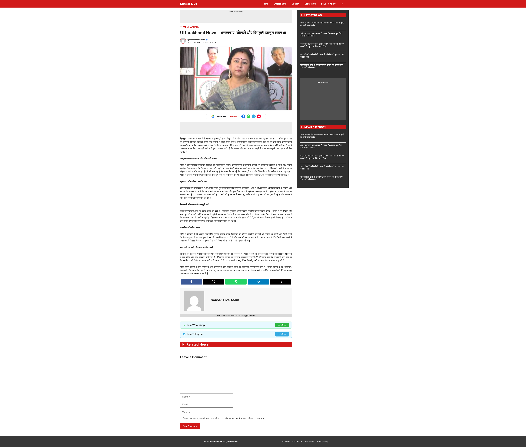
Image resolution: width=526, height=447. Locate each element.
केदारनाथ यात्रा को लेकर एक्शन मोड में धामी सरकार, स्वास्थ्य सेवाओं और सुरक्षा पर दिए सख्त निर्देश (322, 45)
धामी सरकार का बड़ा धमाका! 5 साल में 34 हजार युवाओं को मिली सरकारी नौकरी (321, 34)
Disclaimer (309, 441)
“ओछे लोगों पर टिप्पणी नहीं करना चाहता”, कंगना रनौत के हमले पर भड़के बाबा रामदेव (322, 23)
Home (265, 3)
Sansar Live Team (197, 40)
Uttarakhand (280, 3)
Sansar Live (188, 3)
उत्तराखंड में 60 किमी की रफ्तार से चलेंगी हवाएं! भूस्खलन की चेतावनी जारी (322, 55)
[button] (342, 4)
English (295, 3)
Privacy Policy (328, 3)
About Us (286, 441)
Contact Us (310, 3)
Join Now (282, 325)
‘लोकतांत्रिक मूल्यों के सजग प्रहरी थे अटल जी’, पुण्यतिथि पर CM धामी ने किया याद (321, 66)
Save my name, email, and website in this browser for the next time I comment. (224, 418)
